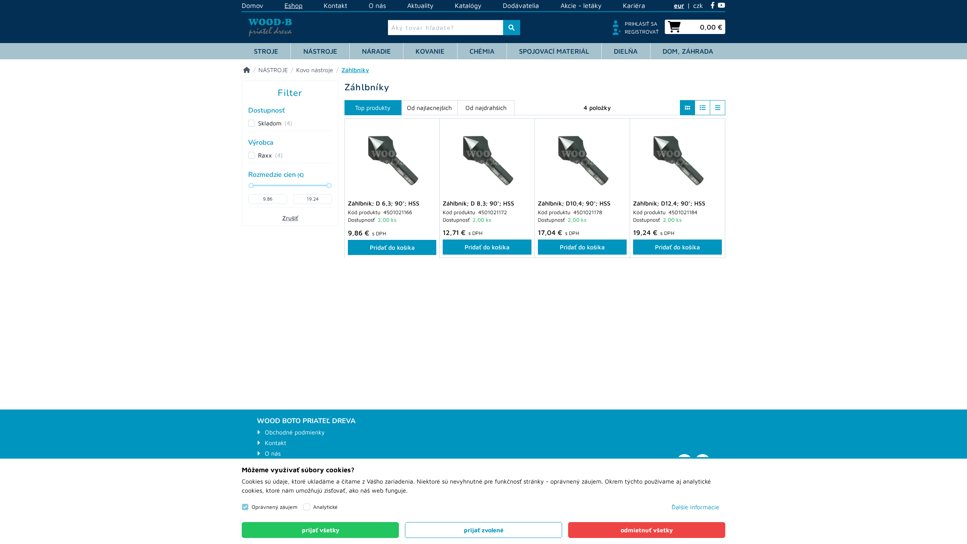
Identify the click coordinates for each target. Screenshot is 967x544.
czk (698, 5)
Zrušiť (290, 218)
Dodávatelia (521, 5)
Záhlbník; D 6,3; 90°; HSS (383, 203)
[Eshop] (247, 70)
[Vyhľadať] (511, 27)
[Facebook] (713, 6)
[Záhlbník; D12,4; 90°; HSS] (677, 159)
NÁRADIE (376, 51)
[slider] (251, 185)
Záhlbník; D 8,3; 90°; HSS (478, 203)
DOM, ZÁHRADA (688, 51)
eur (679, 5)
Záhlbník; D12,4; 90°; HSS (669, 203)
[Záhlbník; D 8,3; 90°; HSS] (487, 159)
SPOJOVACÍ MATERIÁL (554, 51)
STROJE (266, 51)
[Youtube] (721, 6)
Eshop (293, 5)
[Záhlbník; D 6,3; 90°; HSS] (392, 159)
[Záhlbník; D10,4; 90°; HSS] (582, 159)
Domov (252, 5)
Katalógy (468, 5)
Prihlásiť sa (641, 23)
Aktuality (420, 5)
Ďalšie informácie (695, 507)
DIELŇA (626, 51)
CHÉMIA (482, 51)
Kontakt (335, 5)
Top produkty (373, 107)
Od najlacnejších (429, 107)
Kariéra (634, 5)
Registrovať (642, 31)
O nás (377, 5)
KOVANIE (430, 51)
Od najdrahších (486, 107)
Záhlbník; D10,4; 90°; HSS (574, 203)
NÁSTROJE (320, 51)
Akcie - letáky (581, 5)
